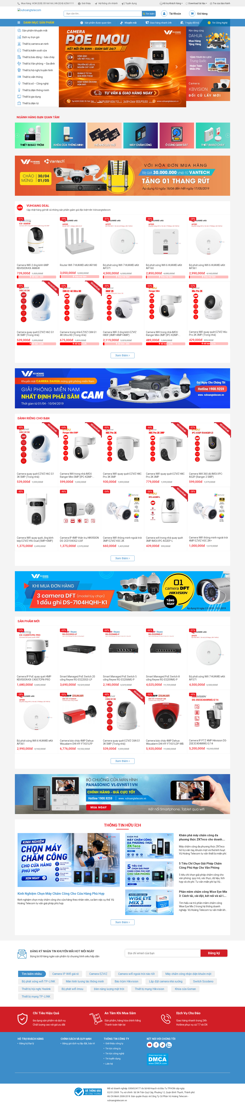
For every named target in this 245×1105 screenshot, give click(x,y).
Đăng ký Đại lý (26, 1043)
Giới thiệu (86, 3)
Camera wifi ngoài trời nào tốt (136, 974)
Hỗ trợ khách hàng (171, 3)
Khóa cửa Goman (185, 989)
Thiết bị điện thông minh (35, 90)
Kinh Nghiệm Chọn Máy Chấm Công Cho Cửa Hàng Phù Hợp (61, 893)
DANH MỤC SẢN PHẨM (38, 22)
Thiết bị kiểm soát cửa (34, 50)
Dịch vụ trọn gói (30, 37)
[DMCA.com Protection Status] (157, 1059)
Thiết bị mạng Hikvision (149, 989)
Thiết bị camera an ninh (35, 43)
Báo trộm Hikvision (126, 981)
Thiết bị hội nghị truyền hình (37, 70)
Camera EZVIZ (98, 974)
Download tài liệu (196, 3)
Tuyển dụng (131, 3)
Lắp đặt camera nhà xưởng (165, 981)
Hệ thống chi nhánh (108, 3)
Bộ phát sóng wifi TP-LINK (38, 981)
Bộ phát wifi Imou (72, 989)
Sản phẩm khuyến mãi (34, 30)
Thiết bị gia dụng (31, 96)
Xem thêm (122, 355)
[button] (68, 66)
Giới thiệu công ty (114, 1043)
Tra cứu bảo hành (221, 3)
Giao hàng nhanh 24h (161, 22)
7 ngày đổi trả (192, 22)
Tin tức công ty (113, 1048)
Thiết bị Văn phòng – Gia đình (38, 63)
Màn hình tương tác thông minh (85, 981)
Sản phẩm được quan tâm (98, 22)
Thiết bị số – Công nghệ (35, 83)
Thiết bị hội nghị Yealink (36, 989)
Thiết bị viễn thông (32, 76)
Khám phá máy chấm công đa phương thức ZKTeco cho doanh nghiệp (200, 839)
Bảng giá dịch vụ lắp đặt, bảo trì (78, 1043)
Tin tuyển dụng (113, 1058)
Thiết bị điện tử (30, 103)
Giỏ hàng (202, 13)
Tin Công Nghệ (219, 22)
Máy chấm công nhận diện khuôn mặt (188, 974)
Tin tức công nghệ (114, 1053)
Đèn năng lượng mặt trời (109, 989)
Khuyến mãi (130, 22)
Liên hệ (109, 1063)
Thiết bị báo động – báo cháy (38, 57)
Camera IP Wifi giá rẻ (65, 974)
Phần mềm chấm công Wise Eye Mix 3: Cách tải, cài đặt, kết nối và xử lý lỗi (203, 896)
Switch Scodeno (203, 981)
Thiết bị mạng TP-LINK (36, 996)
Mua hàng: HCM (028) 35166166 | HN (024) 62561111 (47, 3)
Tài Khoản (175, 13)
